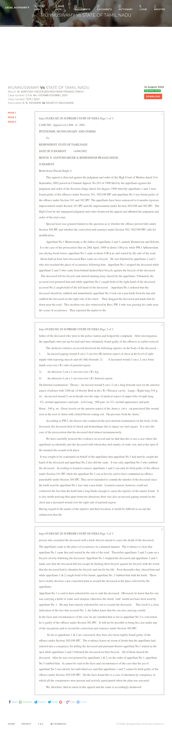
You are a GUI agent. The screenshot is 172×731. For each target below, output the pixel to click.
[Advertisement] (86, 52)
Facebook (59, 724)
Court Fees (39, 8)
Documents (104, 9)
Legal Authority (17, 7)
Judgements (82, 9)
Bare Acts (59, 8)
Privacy (26, 724)
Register (159, 9)
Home (11, 724)
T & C (40, 724)
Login (143, 9)
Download (153, 96)
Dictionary (126, 9)
